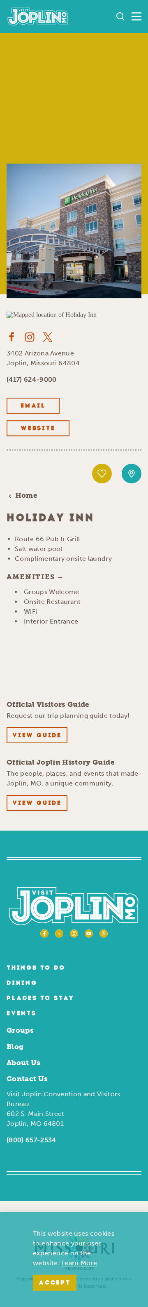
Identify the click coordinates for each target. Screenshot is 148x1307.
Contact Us (27, 1079)
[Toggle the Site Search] (120, 16)
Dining (22, 983)
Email (33, 406)
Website (38, 429)
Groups (20, 1030)
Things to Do (36, 968)
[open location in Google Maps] (52, 314)
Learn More (79, 1263)
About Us (24, 1063)
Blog (15, 1047)
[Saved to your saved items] (101, 474)
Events (22, 1014)
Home (26, 495)
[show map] (131, 474)
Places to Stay (40, 998)
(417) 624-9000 (31, 380)
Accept (55, 1283)
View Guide (37, 736)
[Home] (38, 16)
